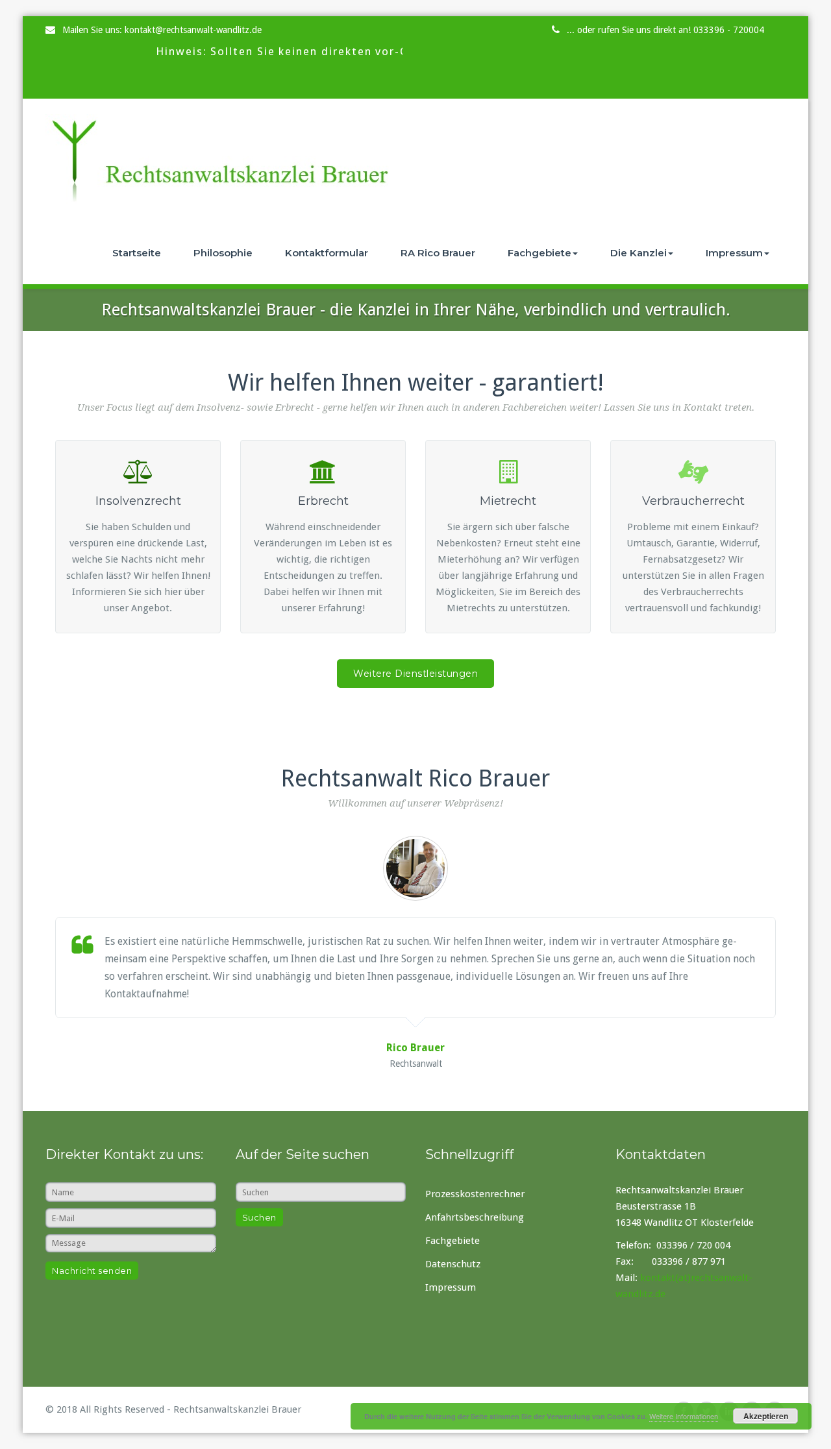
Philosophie (223, 253)
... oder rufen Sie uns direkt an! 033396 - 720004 (665, 30)
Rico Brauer (415, 1047)
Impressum (734, 253)
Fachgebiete (539, 253)
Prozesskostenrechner (475, 1194)
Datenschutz (452, 1264)
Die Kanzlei (638, 253)
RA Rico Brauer (438, 253)
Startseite (136, 253)
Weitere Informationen (683, 1416)
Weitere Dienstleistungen (415, 673)
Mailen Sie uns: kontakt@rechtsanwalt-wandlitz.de (162, 30)
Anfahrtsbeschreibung (474, 1217)
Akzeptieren (765, 1416)
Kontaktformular (326, 253)
